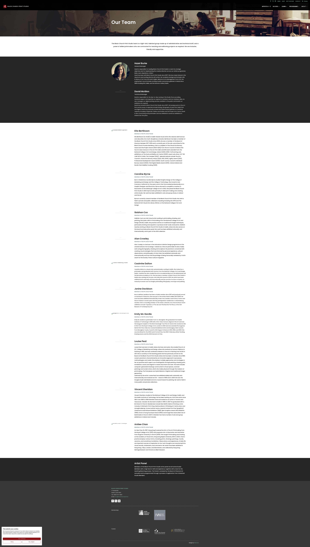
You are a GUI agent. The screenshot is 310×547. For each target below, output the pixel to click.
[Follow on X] (116, 501)
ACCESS (275, 6)
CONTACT (297, 1)
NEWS (279, 1)
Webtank (196, 542)
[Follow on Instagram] (119, 501)
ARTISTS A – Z (266, 6)
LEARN (284, 6)
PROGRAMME (293, 6)
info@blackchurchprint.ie (121, 496)
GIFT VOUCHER (290, 1)
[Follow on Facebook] (112, 501)
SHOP (283, 1)
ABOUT (303, 6)
